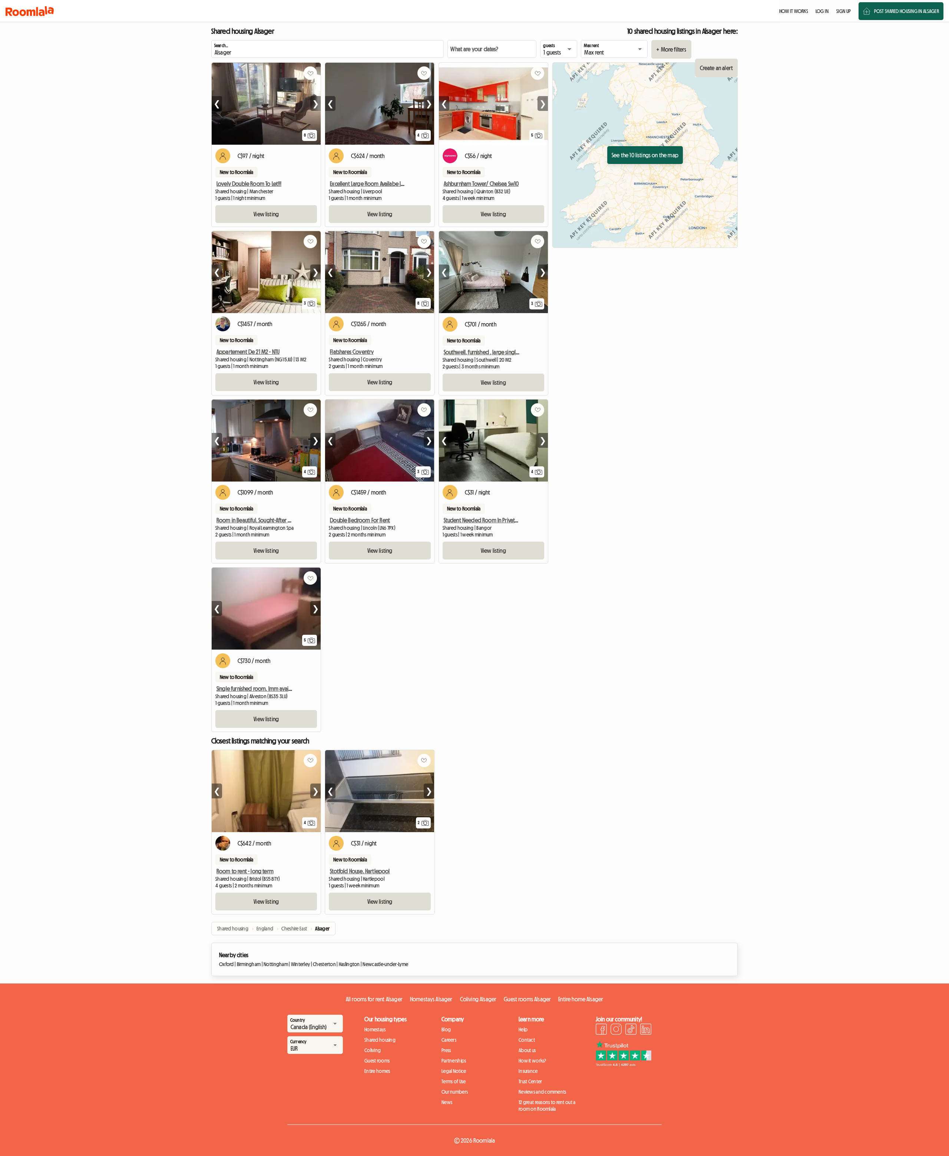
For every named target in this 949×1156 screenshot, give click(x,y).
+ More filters (671, 49)
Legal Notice (454, 1071)
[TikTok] (630, 1030)
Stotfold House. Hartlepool (360, 871)
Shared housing (380, 1039)
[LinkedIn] (645, 1030)
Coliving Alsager (478, 999)
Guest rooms (377, 1060)
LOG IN (822, 11)
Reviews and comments (542, 1091)
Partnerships (454, 1060)
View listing (266, 214)
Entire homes (377, 1071)
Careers (449, 1039)
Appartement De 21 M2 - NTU (248, 352)
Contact (527, 1039)
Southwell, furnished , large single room (488, 352)
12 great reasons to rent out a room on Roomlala (547, 1105)
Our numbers (455, 1091)
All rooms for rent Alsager (374, 999)
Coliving (372, 1050)
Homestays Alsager (431, 999)
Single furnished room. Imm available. (258, 689)
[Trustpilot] (623, 1064)
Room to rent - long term (245, 871)
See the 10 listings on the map (645, 155)
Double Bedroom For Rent (360, 520)
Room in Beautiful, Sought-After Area (257, 520)
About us (527, 1050)
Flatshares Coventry (352, 352)
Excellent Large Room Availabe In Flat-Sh (374, 184)
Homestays (375, 1029)
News (447, 1102)
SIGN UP (843, 11)
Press (446, 1050)
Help (523, 1029)
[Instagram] (616, 1030)
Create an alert (716, 68)
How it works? (532, 1060)
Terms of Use (454, 1081)
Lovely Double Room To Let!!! (248, 184)
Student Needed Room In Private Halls (486, 520)
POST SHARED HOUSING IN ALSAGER (906, 11)
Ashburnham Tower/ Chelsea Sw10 (481, 184)
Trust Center (530, 1081)
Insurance (528, 1071)
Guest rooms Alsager (527, 999)
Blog (446, 1029)
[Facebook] (601, 1030)
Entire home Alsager (580, 999)
